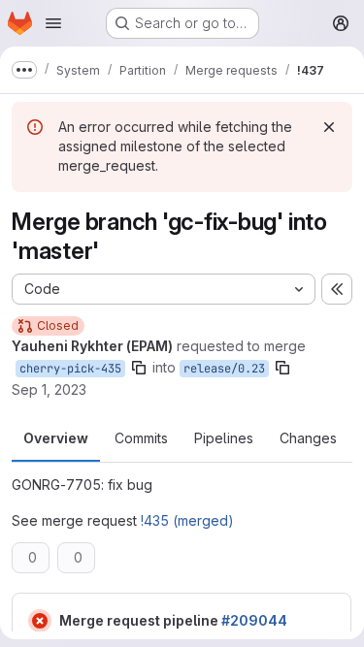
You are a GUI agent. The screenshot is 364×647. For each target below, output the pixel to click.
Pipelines (223, 438)
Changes (308, 438)
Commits (141, 438)
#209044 (254, 620)
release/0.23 (224, 368)
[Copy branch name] (138, 367)
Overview (55, 438)
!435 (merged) (187, 520)
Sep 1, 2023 (49, 389)
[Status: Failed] (39, 620)
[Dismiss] (329, 127)
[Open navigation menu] (53, 23)
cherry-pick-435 (70, 368)
